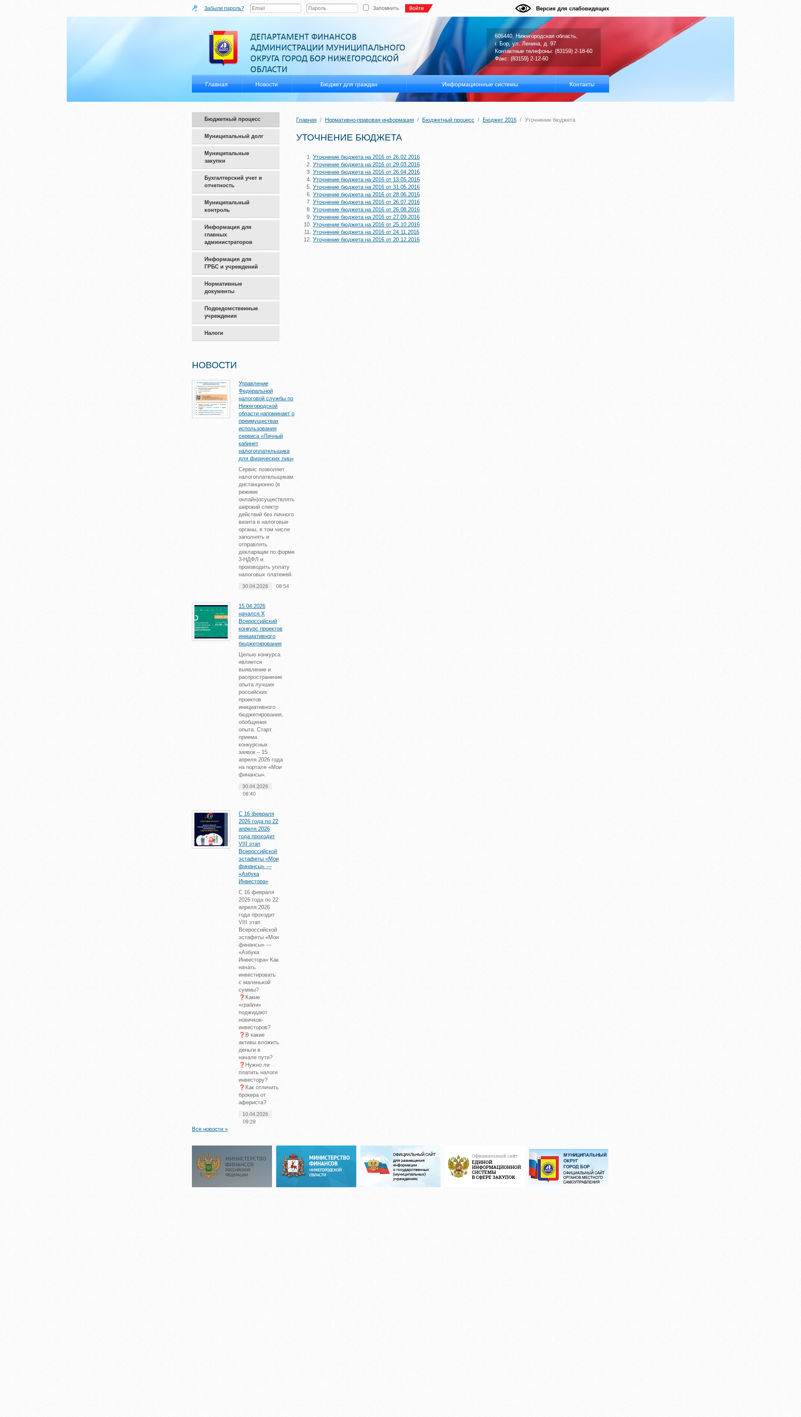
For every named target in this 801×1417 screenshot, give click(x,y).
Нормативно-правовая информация (369, 120)
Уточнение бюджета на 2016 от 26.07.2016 (366, 202)
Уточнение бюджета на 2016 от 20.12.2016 (366, 239)
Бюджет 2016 (499, 120)
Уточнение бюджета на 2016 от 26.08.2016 (366, 209)
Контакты (581, 84)
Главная (306, 120)
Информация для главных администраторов (228, 234)
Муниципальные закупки (226, 157)
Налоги (213, 333)
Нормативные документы (223, 287)
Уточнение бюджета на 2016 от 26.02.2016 (366, 157)
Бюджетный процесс (232, 119)
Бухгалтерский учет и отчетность (233, 181)
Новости (266, 84)
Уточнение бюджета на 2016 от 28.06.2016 (366, 194)
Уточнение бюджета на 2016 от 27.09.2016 (366, 217)
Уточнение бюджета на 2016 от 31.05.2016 (366, 187)
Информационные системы (480, 84)
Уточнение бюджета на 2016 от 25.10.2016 (366, 224)
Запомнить (386, 8)
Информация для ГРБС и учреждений (231, 263)
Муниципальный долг (233, 136)
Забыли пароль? (224, 8)
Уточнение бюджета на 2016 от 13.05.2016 (366, 179)
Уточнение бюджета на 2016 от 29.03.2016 (366, 164)
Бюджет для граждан (349, 84)
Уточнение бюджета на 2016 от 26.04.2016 (366, 172)
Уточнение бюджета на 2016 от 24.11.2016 (366, 232)
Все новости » (210, 1129)
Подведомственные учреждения (231, 312)
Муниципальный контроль (226, 206)
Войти (416, 8)
